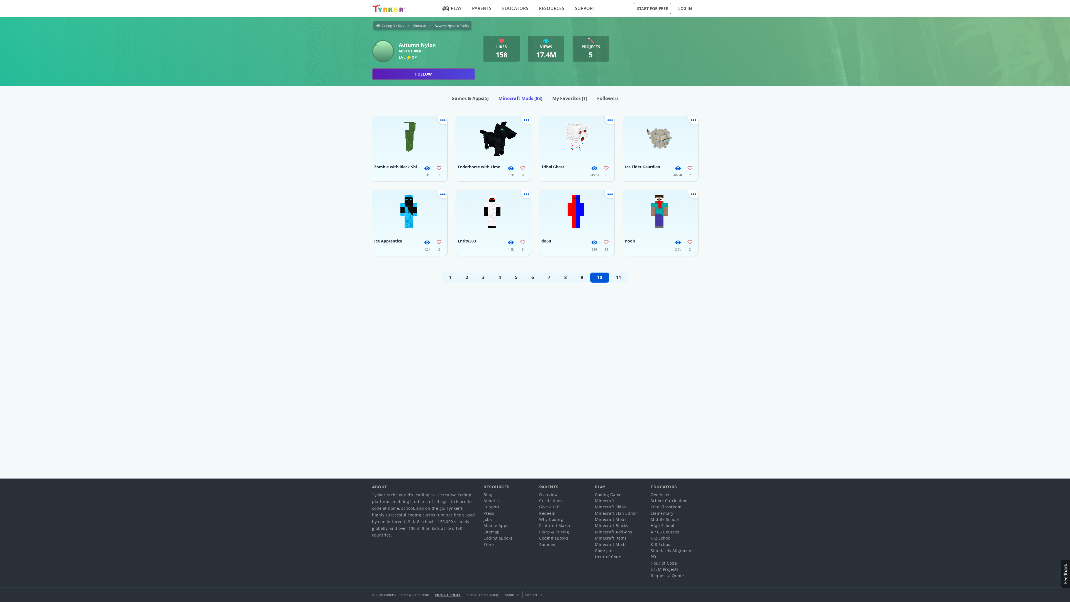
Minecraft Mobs (610, 519)
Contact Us (533, 595)
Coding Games (609, 494)
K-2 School (661, 538)
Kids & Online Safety (483, 595)
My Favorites (569, 98)
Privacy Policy (448, 595)
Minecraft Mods (520, 98)
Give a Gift (549, 506)
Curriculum (550, 500)
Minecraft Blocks (611, 525)
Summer (547, 544)
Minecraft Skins (610, 506)
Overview (548, 494)
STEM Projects (665, 569)
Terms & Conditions (414, 595)
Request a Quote (667, 575)
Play (456, 8)
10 (599, 277)
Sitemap (491, 532)
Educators (515, 8)
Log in (685, 8)
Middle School (665, 519)
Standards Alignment (672, 550)
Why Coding (551, 519)
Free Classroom (666, 506)
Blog (487, 494)
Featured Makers (556, 525)
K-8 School (661, 544)
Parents (482, 8)
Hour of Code (608, 556)
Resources (551, 8)
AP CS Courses (665, 532)
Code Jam (604, 550)
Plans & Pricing (554, 532)
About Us (492, 500)
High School (662, 525)
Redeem (547, 513)
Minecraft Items (611, 538)
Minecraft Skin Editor (616, 513)
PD (653, 556)
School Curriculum (669, 500)
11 (618, 277)
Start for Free (652, 8)
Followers (608, 98)
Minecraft (419, 25)
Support (585, 8)
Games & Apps (469, 98)
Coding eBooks (498, 538)
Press (488, 513)
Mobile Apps (496, 525)
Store (488, 544)
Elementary (662, 513)
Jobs (487, 519)
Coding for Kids (392, 25)
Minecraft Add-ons (613, 532)
